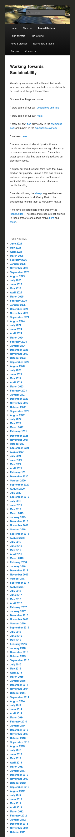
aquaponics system (46, 128)
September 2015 (19, 660)
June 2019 (16, 505)
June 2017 (16, 595)
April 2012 (16, 807)
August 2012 (17, 791)
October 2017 (18, 578)
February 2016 (18, 644)
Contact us (30, 51)
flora (51, 218)
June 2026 (16, 243)
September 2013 (19, 742)
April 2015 (16, 672)
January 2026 (18, 264)
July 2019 (15, 501)
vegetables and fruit (48, 107)
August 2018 (17, 537)
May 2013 (15, 758)
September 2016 (19, 627)
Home (14, 28)
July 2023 (15, 370)
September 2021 (19, 448)
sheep (38, 193)
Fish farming (37, 35)
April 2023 (16, 382)
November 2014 (19, 689)
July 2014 (15, 705)
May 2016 (15, 640)
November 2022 (19, 403)
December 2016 (19, 615)
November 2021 (19, 439)
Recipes (15, 51)
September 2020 (19, 484)
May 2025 (15, 288)
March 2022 (16, 427)
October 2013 (18, 738)
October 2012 (18, 783)
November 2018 (19, 525)
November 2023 (19, 354)
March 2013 (16, 766)
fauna (13, 222)
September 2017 (19, 582)
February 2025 (18, 300)
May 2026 (15, 247)
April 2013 (16, 762)
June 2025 (16, 284)
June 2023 (16, 374)
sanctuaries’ (17, 213)
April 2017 (16, 603)
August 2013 (17, 746)
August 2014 (17, 701)
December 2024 (19, 309)
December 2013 (19, 730)
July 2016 (15, 632)
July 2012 (15, 795)
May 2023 (15, 378)
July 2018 (15, 542)
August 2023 (17, 366)
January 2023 (18, 394)
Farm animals (18, 35)
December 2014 (19, 685)
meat (39, 115)
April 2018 (16, 554)
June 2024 (16, 329)
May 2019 (15, 509)
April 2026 (16, 251)
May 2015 (15, 668)
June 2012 (16, 799)
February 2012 (18, 815)
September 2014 (19, 697)
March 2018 (16, 558)
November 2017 (19, 574)
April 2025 (16, 292)
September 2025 (19, 272)
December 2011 (19, 823)
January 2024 (18, 345)
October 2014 (18, 693)
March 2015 (16, 676)
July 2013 (15, 750)
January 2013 (18, 770)
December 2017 (19, 570)
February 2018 (18, 562)
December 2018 (19, 521)
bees (25, 136)
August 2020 (17, 488)
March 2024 (16, 337)
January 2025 (18, 305)
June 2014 (16, 709)
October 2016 (18, 623)
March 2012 (16, 811)
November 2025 (19, 268)
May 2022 (15, 423)
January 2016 (18, 648)
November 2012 (19, 779)
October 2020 (18, 480)
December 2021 (19, 435)
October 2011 (18, 832)
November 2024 (19, 313)
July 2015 (15, 664)
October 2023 (18, 358)
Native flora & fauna (43, 43)
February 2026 (18, 260)
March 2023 (16, 386)
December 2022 (19, 398)
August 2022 (17, 415)
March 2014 (16, 717)
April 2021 (16, 468)
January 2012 (18, 819)
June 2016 (16, 636)
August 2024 (17, 321)
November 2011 (19, 828)
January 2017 (18, 611)
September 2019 (19, 496)
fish (29, 124)
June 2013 (16, 754)
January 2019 (18, 517)
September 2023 (19, 362)
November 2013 (19, 734)
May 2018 (15, 550)
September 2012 (19, 787)
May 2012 (15, 803)
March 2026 (16, 255)
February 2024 (18, 341)
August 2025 (17, 276)
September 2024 (19, 317)
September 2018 (19, 533)
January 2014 (18, 725)
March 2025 (16, 296)
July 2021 (15, 456)
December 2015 (19, 652)
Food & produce (19, 43)
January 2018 (18, 566)
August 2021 (17, 452)
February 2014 (18, 721)
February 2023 (18, 390)
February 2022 (18, 431)
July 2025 (15, 280)
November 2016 (19, 619)
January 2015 (18, 680)
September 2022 (19, 411)
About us (27, 28)
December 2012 (19, 774)
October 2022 (18, 407)
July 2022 (15, 419)
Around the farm (47, 28)
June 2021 (16, 460)
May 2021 (15, 464)
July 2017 (15, 590)
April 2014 (16, 713)
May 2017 (15, 599)
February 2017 (18, 607)
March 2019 (16, 513)
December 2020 (19, 476)
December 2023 (19, 349)
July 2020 (15, 492)
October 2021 (18, 443)
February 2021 (18, 472)
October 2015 (18, 656)
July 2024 (15, 325)
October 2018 (18, 529)
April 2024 (16, 333)
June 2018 (16, 546)
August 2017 (17, 586)
